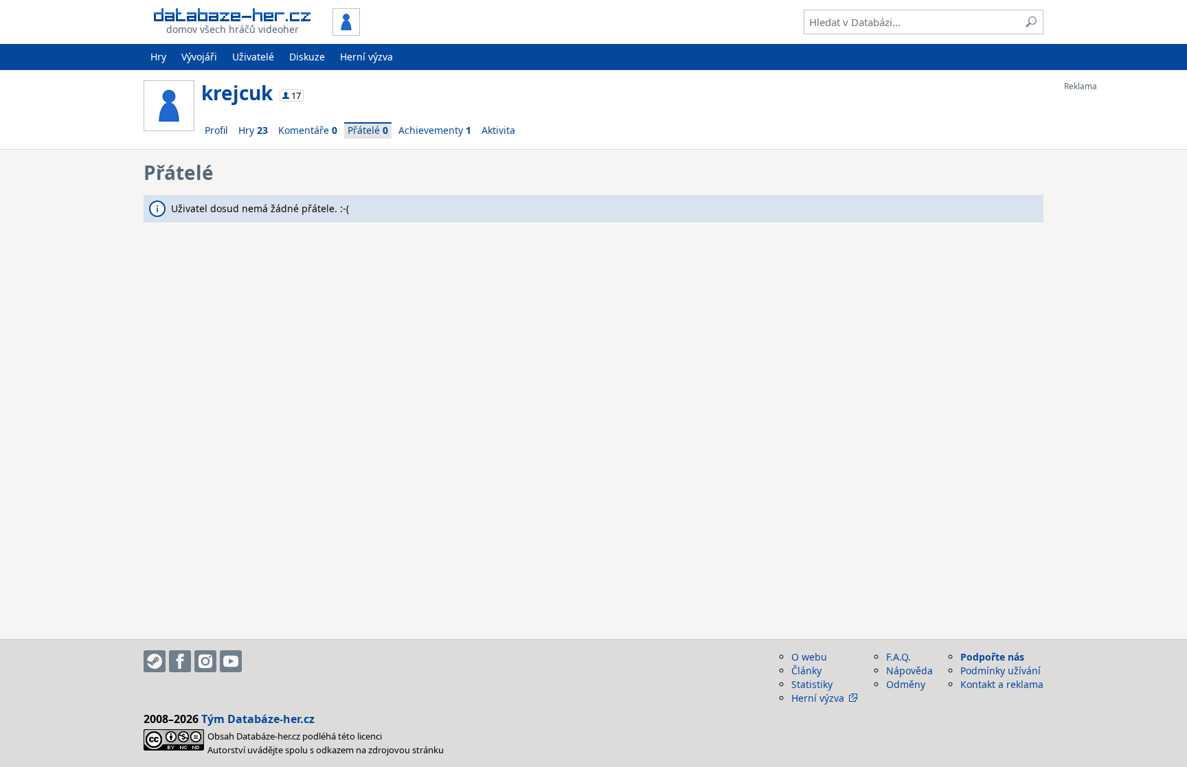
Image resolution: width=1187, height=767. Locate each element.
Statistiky (812, 684)
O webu (809, 656)
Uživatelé (253, 56)
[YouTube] (231, 661)
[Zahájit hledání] (1031, 22)
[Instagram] (205, 661)
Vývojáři (199, 56)
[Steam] (155, 661)
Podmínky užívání (1000, 670)
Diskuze (307, 56)
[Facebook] (180, 661)
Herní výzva (366, 56)
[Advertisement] (1119, 297)
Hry (158, 56)
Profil (216, 130)
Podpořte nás (992, 656)
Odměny (905, 684)
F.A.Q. (898, 656)
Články (806, 670)
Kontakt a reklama (1001, 684)
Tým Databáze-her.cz (258, 718)
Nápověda (909, 670)
